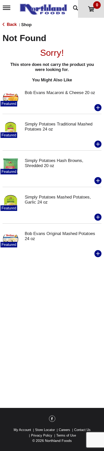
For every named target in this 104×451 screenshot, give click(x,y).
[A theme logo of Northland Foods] (45, 8)
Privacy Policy (41, 435)
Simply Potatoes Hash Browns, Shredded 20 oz (54, 163)
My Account (22, 430)
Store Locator (45, 430)
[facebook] (52, 420)
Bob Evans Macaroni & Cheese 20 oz (60, 92)
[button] (97, 107)
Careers (64, 430)
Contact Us (82, 430)
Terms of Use (66, 435)
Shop (26, 24)
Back (11, 24)
